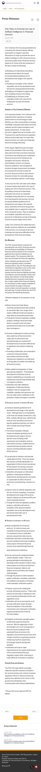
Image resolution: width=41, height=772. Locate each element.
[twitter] (32, 767)
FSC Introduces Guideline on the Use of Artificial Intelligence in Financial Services (19, 735)
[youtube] (36, 767)
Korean (6, 766)
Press (10, 8)
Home (5, 8)
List (20, 718)
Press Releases (19, 8)
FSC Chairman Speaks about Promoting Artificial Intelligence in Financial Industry (19, 742)
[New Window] (7, 41)
